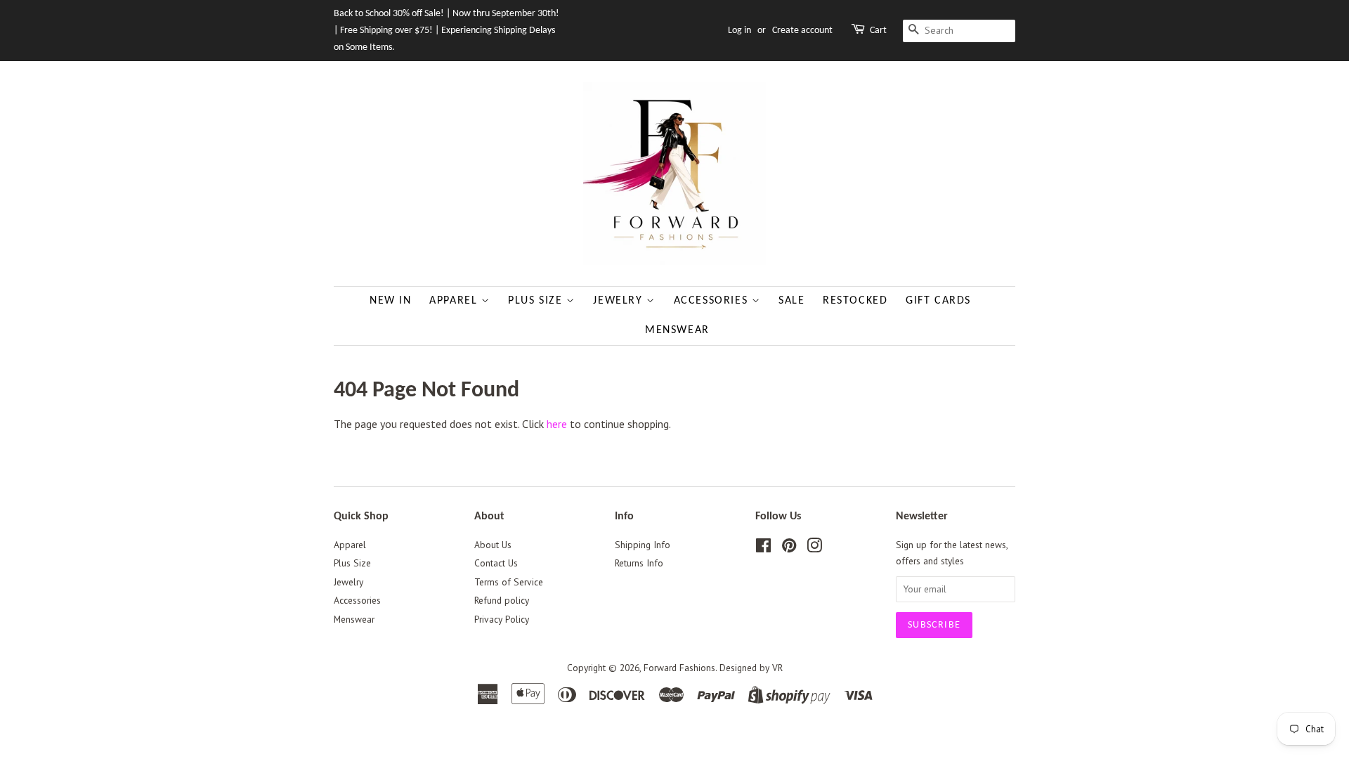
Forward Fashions (679, 667)
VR (777, 667)
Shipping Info (642, 544)
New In (391, 300)
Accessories (713, 300)
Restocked (855, 300)
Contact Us (496, 563)
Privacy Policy (501, 619)
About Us (492, 544)
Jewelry (619, 300)
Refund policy (501, 600)
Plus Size (537, 300)
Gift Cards (938, 300)
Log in (739, 30)
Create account (802, 30)
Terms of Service (508, 582)
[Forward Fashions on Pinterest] (789, 548)
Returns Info (639, 563)
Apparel (455, 300)
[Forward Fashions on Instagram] (814, 548)
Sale (791, 300)
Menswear (677, 330)
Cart (878, 30)
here (557, 424)
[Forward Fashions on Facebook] (763, 548)
